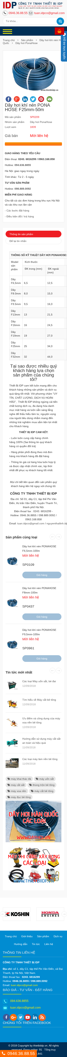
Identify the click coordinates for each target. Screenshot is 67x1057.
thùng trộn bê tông (43, 784)
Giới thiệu (27, 936)
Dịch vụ (58, 936)
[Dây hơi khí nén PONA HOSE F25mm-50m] (33, 73)
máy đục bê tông (20, 797)
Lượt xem (10, 126)
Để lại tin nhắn (17, 241)
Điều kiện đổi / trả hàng (20, 216)
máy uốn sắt (46, 778)
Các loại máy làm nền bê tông (40, 759)
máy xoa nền (18, 791)
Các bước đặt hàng (18, 210)
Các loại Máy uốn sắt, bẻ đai (39, 681)
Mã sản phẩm (13, 117)
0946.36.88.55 (18, 13)
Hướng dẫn (20, 944)
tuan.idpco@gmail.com (49, 13)
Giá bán (11, 136)
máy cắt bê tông (43, 791)
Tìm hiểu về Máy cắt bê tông (39, 699)
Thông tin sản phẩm (21, 234)
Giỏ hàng (41, 575)
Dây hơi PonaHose (26, 43)
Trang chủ (9, 40)
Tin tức (36, 944)
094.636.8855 (19, 1000)
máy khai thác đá (20, 778)
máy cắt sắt (17, 784)
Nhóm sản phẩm (14, 122)
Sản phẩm (27, 40)
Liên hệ (48, 944)
